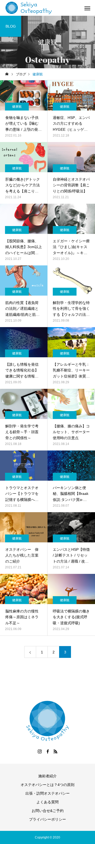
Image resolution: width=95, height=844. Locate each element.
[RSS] (55, 751)
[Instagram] (39, 751)
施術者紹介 (47, 776)
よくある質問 (47, 802)
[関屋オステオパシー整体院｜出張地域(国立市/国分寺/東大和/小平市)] (28, 7)
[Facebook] (47, 751)
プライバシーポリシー (47, 819)
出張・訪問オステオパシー (47, 793)
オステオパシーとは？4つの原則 (47, 785)
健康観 (17, 106)
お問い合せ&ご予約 (48, 811)
